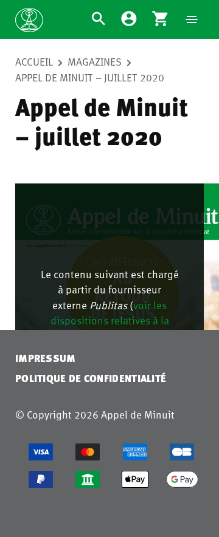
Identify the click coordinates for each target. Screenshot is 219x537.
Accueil (34, 61)
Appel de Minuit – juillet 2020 (89, 77)
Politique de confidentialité (90, 378)
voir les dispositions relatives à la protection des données (109, 320)
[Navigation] (191, 19)
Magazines (95, 61)
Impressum (45, 358)
